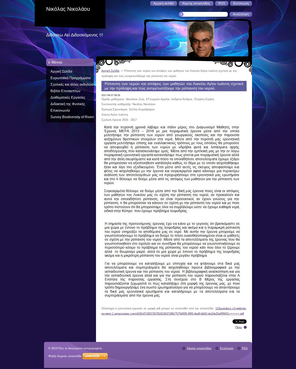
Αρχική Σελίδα (61, 71)
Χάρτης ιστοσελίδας (199, 348)
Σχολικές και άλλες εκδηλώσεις (74, 84)
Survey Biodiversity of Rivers (72, 117)
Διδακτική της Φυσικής (67, 104)
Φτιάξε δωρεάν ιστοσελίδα (64, 356)
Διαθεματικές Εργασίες (67, 97)
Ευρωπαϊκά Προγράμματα (70, 78)
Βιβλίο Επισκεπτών (65, 91)
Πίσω (238, 327)
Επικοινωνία (60, 110)
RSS (245, 348)
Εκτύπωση (226, 348)
